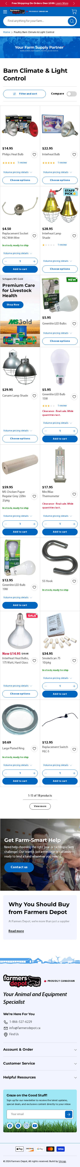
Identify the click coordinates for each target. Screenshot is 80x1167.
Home (6, 32)
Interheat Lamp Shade (51, 236)
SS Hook (47, 581)
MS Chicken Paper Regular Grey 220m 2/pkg (14, 496)
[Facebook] (10, 1126)
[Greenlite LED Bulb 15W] (60, 367)
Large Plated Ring (13, 748)
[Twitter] (18, 1126)
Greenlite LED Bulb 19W (13, 587)
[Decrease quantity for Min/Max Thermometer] (45, 524)
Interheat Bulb (51, 154)
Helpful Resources (19, 1077)
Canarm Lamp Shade (15, 395)
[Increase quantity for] (34, 261)
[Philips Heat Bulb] (20, 126)
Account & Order (18, 1049)
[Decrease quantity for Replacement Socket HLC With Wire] (6, 261)
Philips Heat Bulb (12, 154)
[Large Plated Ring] (20, 720)
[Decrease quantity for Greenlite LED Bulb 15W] (45, 431)
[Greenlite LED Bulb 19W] (20, 557)
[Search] (72, 21)
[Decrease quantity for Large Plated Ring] (6, 773)
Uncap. (62, 1161)
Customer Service (19, 1063)
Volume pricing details (15, 172)
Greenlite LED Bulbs (54, 323)
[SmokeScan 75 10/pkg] (60, 631)
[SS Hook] (60, 557)
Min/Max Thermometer (50, 494)
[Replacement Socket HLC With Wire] (20, 206)
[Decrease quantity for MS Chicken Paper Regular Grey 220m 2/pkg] (6, 524)
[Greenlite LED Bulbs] (60, 295)
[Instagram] (26, 1126)
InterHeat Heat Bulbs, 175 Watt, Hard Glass (15, 660)
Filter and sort (28, 94)
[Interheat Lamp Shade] (60, 206)
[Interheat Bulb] (60, 126)
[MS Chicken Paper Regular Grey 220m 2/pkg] (20, 464)
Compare (57, 93)
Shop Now (13, 305)
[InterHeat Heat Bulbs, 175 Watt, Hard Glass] (20, 631)
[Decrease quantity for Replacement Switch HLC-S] (45, 773)
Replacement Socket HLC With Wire (15, 236)
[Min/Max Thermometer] (60, 464)
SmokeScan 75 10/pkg (51, 660)
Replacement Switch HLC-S (55, 749)
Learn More (62, 3)
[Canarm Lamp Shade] (20, 367)
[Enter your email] (68, 1114)
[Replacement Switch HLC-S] (60, 720)
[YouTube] (35, 1126)
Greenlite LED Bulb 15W (53, 396)
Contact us (19, 867)
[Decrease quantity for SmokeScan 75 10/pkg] (45, 686)
